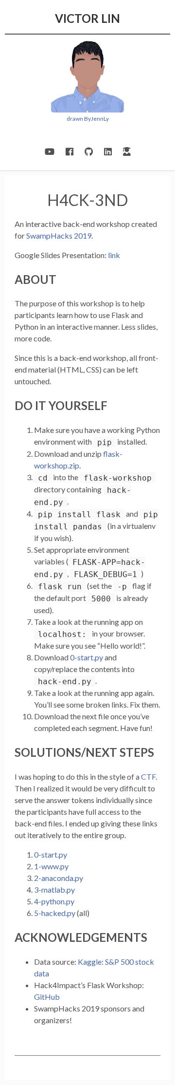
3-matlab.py (54, 889)
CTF (148, 776)
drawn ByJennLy (88, 118)
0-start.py (86, 657)
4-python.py (54, 901)
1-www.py (51, 866)
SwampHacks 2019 (58, 235)
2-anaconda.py (58, 877)
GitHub (47, 996)
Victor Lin (87, 18)
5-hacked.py (54, 912)
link (114, 255)
